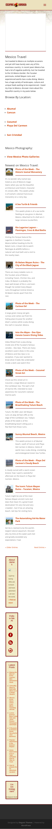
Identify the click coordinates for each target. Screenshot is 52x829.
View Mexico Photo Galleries (23, 156)
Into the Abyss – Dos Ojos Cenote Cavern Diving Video (29, 333)
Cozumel (12, 121)
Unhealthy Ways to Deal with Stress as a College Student (13, 690)
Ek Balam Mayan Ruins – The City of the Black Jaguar (29, 264)
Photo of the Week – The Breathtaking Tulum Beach (29, 403)
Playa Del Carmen (17, 125)
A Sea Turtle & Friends (26, 204)
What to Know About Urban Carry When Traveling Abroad (12, 703)
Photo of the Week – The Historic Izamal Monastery (28, 170)
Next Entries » (40, 547)
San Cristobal (14, 134)
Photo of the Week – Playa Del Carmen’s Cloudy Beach (30, 462)
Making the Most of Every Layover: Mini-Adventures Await (13, 677)
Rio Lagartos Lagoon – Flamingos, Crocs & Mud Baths (30, 229)
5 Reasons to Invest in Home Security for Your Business (13, 732)
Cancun (11, 112)
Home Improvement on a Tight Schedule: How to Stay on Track (13, 756)
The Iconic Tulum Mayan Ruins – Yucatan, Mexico (27, 487)
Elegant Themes (25, 822)
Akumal (11, 108)
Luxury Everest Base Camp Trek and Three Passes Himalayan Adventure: (13, 718)
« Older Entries (11, 547)
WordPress (26, 825)
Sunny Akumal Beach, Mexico (30, 434)
